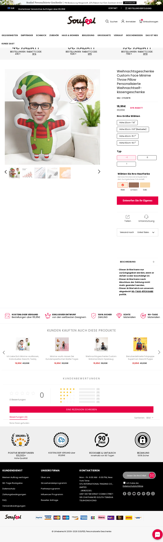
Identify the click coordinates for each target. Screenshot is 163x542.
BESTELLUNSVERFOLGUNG (140, 8)
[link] (10, 35)
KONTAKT (113, 8)
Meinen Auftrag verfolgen (15, 477)
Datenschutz (8, 488)
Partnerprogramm (50, 488)
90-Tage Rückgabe (12, 483)
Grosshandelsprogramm (54, 483)
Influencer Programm (52, 494)
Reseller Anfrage (49, 500)
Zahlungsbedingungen (14, 494)
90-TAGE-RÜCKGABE (142, 291)
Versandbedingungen (13, 505)
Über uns (45, 477)
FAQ (4, 500)
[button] (111, 21)
